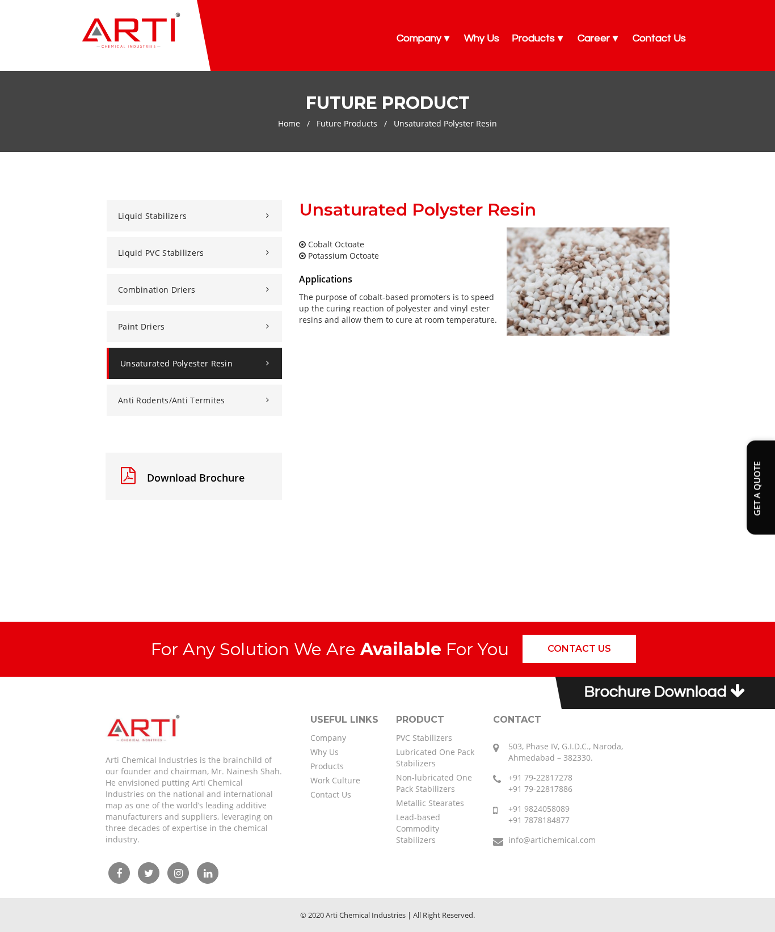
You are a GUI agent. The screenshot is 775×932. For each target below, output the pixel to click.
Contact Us (659, 38)
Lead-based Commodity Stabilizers (418, 828)
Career (594, 38)
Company (419, 38)
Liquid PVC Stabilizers (161, 252)
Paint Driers (141, 326)
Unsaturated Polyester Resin (176, 363)
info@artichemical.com (552, 839)
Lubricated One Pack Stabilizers (435, 758)
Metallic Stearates (430, 803)
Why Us (481, 38)
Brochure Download (657, 692)
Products (533, 38)
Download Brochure (194, 477)
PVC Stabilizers (424, 737)
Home (289, 123)
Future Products (347, 123)
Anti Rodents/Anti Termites (171, 400)
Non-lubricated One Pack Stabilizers (434, 783)
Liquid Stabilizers (152, 215)
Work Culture (335, 780)
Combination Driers (156, 289)
